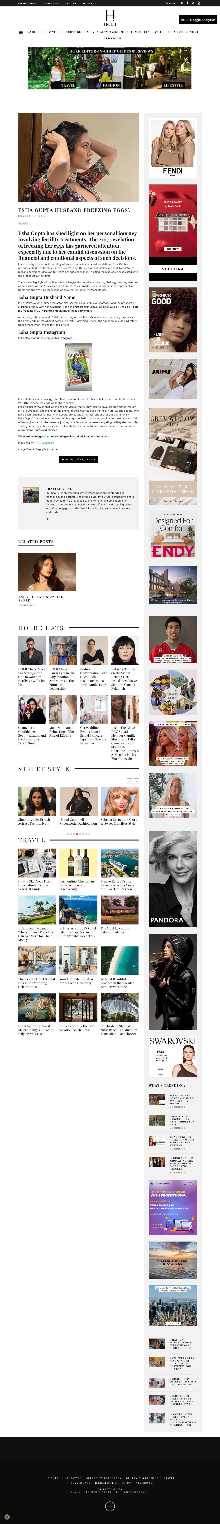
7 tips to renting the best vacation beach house (77, 1032)
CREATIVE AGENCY (28, 3)
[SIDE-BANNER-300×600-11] (173, 981)
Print (194, 32)
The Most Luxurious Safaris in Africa (115, 934)
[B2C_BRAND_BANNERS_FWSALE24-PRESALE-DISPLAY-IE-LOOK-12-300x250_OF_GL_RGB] (173, 1056)
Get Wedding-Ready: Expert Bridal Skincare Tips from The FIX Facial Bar (93, 735)
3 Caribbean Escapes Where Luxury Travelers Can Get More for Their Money (35, 938)
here (65, 324)
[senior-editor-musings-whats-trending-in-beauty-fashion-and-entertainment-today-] (173, 691)
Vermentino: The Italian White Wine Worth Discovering (76, 889)
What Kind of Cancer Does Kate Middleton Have (182, 1120)
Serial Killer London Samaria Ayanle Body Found (182, 1099)
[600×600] (173, 535)
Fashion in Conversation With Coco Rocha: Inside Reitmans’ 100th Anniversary (93, 676)
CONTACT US (89, 3)
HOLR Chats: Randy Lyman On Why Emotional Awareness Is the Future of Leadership (61, 678)
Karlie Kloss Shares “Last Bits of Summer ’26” (183, 1381)
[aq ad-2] (173, 1259)
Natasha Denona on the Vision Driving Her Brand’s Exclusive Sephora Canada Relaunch (124, 678)
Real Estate (154, 32)
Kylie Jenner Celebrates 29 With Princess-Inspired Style (181, 1400)
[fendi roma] (173, 147)
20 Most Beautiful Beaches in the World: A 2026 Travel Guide (118, 987)
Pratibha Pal (30, 216)
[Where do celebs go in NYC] (173, 1305)
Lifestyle (50, 32)
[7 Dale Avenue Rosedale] (173, 585)
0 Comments (177, 1107)
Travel (136, 32)
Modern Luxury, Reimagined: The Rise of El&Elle (61, 731)
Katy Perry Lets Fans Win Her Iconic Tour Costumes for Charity (182, 1363)
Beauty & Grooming (112, 32)
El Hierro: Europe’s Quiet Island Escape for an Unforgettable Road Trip (77, 936)
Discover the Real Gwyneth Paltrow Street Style (118, 823)
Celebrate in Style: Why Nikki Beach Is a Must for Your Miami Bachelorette (119, 1033)
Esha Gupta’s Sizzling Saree (41, 598)
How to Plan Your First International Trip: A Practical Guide (34, 889)
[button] (136, 781)
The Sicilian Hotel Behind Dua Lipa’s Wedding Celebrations (36, 987)
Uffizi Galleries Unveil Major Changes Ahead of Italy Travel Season (35, 1033)
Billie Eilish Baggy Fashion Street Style (79, 821)
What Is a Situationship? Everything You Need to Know (182, 1343)
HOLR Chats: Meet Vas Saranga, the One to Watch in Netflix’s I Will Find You (32, 676)
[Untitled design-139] (173, 878)
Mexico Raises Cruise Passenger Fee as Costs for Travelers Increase (117, 889)
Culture (22, 223)
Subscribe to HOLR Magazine (79, 459)
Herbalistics (176, 32)
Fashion (33, 32)
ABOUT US (70, 3)
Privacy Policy (110, 1489)
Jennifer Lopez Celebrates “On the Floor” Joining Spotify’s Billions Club (183, 1420)
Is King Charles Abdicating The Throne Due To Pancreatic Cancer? (182, 1163)
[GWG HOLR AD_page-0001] (173, 456)
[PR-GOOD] (173, 319)
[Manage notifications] (7, 1516)
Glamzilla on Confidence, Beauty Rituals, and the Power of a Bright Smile (32, 735)
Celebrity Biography (77, 32)
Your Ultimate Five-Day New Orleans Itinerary (76, 985)
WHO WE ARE (51, 3)
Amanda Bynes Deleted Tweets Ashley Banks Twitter (182, 1141)
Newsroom (112, 38)
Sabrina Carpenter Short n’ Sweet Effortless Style (36, 821)
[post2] (173, 1207)
